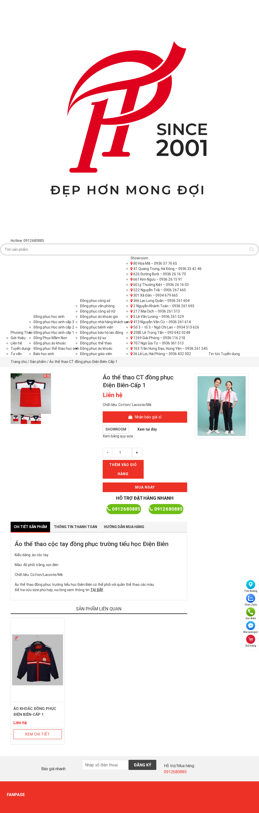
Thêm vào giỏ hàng (123, 469)
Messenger (250, 632)
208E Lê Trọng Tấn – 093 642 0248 (161, 332)
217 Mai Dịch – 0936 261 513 (156, 311)
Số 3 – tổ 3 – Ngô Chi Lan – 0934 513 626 (166, 327)
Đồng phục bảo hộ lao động (101, 332)
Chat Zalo (251, 604)
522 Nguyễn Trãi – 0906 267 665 (159, 290)
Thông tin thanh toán (75, 527)
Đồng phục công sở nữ (97, 311)
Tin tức (214, 354)
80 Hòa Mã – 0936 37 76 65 (155, 263)
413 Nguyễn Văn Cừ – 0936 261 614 (162, 322)
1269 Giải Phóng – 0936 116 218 (159, 338)
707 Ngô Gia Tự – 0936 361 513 (158, 343)
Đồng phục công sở (95, 300)
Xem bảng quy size (118, 436)
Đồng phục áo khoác (49, 343)
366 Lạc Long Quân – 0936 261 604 (161, 300)
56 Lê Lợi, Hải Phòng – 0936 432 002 (162, 354)
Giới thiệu (18, 338)
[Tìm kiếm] (251, 249)
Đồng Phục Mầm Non (50, 338)
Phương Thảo (22, 332)
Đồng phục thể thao (96, 343)
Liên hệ (16, 343)
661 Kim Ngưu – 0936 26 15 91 (157, 279)
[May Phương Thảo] (129, 119)
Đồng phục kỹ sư (93, 338)
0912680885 (125, 509)
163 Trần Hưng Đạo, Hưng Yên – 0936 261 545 (170, 348)
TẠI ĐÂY (96, 590)
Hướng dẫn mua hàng (124, 527)
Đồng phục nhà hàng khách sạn (105, 322)
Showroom (139, 258)
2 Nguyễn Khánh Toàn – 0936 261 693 (163, 306)
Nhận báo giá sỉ (148, 416)
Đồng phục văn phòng (97, 306)
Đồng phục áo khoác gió (99, 316)
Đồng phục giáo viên (96, 354)
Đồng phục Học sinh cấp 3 (53, 322)
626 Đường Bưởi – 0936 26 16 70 (159, 274)
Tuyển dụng (20, 348)
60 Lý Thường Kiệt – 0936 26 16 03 (161, 284)
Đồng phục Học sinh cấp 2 (53, 327)
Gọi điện (251, 618)
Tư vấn (16, 354)
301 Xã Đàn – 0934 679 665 (155, 295)
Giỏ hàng (250, 645)
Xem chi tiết (37, 734)
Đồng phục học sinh (48, 316)
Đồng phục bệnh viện (96, 327)
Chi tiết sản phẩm (30, 527)
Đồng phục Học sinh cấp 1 (53, 332)
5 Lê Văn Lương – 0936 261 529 (158, 316)
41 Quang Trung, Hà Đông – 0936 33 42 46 (167, 268)
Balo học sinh (43, 354)
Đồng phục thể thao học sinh (56, 348)
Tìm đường (250, 591)
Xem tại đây (147, 429)
